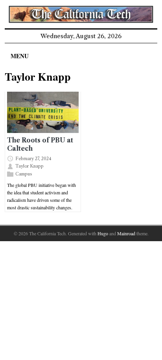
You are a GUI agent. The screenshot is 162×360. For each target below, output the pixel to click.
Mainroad (126, 233)
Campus (23, 173)
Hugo (103, 233)
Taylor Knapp (29, 166)
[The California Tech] (81, 14)
